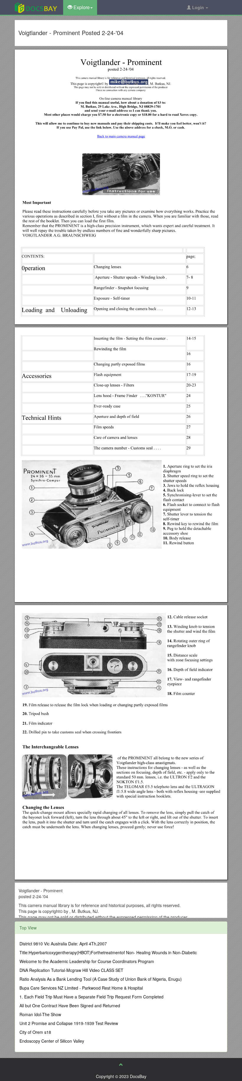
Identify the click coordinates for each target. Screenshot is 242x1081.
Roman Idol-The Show (40, 1014)
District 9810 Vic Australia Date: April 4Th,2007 (63, 944)
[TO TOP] (121, 1064)
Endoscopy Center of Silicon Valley (51, 1041)
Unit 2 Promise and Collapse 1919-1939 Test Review (68, 1023)
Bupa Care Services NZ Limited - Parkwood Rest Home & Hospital (81, 988)
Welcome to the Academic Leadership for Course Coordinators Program (86, 961)
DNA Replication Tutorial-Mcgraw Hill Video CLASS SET (71, 970)
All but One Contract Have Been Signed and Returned (69, 1005)
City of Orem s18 (35, 1032)
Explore (81, 7)
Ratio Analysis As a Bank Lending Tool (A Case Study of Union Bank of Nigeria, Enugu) (100, 979)
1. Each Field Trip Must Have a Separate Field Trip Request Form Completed (91, 997)
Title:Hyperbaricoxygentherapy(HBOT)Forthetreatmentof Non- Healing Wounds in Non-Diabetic (108, 952)
